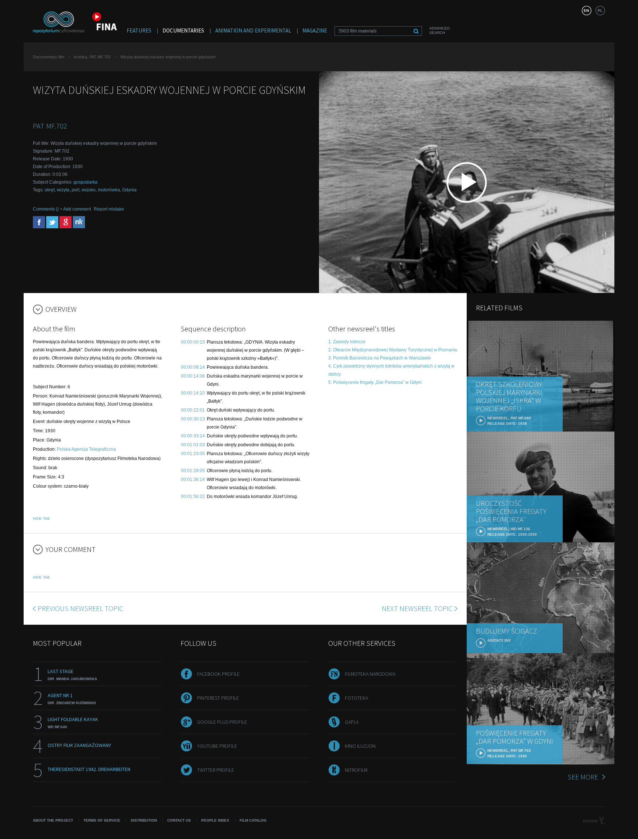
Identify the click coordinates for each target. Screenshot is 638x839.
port (75, 189)
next (417, 608)
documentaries (183, 30)
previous (80, 608)
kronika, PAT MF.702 (92, 57)
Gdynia (129, 189)
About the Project (53, 820)
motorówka (109, 189)
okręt (50, 189)
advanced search (439, 30)
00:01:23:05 (193, 453)
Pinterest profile (218, 698)
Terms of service (101, 820)
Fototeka (356, 698)
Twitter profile (215, 770)
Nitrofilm (356, 770)
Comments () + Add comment (62, 209)
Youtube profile (217, 746)
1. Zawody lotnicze (347, 341)
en (586, 10)
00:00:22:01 (193, 410)
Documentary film (48, 57)
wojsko (89, 189)
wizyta (63, 189)
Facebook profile (218, 674)
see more (582, 776)
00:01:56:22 (193, 496)
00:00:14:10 (193, 393)
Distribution (144, 820)
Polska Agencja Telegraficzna (86, 449)
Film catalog (253, 820)
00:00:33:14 (193, 436)
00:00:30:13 (193, 419)
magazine (314, 30)
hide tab (41, 518)
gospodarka (85, 182)
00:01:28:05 (193, 470)
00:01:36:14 (193, 479)
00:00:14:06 (193, 376)
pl (600, 10)
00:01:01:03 (193, 444)
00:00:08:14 (193, 367)
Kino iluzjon (360, 746)
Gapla (352, 722)
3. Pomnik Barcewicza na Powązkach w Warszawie (379, 358)
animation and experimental (253, 30)
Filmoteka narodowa (370, 674)
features (139, 30)
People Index (215, 820)
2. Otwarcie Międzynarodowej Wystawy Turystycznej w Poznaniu (392, 349)
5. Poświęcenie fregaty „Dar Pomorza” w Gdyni (375, 382)
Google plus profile (222, 722)
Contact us (179, 820)
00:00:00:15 (193, 342)
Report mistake (109, 209)
